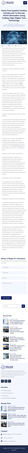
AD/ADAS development (7, 393)
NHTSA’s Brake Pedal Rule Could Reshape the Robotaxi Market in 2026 (17, 339)
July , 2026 (12, 336)
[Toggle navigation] (25, 2)
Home (11, 23)
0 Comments (19, 45)
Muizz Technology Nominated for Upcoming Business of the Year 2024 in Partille (17, 322)
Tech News (16, 23)
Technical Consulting (6, 390)
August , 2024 (13, 319)
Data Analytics (5, 395)
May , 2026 (13, 344)
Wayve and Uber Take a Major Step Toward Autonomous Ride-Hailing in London (17, 417)
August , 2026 (13, 327)
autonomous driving (16, 146)
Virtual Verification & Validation (9, 398)
